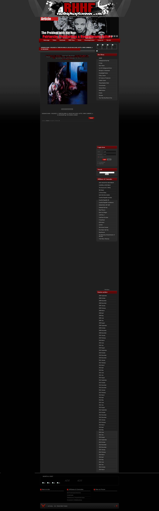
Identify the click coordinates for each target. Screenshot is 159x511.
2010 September (103, 350)
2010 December (102, 357)
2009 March (102, 310)
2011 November (102, 385)
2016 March (102, 469)
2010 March (102, 340)
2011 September (103, 380)
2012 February (102, 392)
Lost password (102, 162)
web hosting (50, 506)
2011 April (101, 367)
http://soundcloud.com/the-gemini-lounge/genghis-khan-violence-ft (68, 57)
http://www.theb (65, 59)
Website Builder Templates (62, 506)
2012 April (101, 397)
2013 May (101, 429)
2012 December (102, 417)
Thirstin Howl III (65, 55)
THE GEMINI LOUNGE (72, 115)
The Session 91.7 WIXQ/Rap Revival (74, 499)
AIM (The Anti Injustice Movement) (74, 492)
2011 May (101, 370)
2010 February (102, 338)
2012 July (101, 405)
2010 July (101, 345)
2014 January (102, 449)
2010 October (102, 352)
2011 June (101, 372)
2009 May (101, 315)
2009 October (102, 328)
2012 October (102, 412)
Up (114, 506)
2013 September (103, 439)
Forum (91, 118)
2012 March (102, 395)
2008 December (102, 303)
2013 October (102, 442)
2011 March (101, 365)
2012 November (102, 415)
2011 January (102, 360)
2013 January (102, 420)
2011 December (102, 387)
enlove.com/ (70, 59)
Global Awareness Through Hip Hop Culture (76, 497)
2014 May (101, 459)
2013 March (102, 424)
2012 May (101, 400)
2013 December (102, 447)
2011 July (101, 375)
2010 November (102, 355)
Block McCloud (72, 55)
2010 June (101, 343)
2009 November (102, 330)
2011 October (102, 382)
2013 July (101, 434)
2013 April (101, 427)
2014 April (101, 457)
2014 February (102, 452)
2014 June (101, 462)
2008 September (103, 295)
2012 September (103, 410)
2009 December (102, 333)
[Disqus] (68, 142)
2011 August (102, 377)
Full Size (107, 289)
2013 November (102, 444)
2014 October (102, 467)
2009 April (101, 313)
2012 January (102, 390)
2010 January (102, 335)
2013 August (102, 437)
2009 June (101, 318)
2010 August (102, 347)
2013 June (101, 432)
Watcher (47, 120)
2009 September (103, 325)
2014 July (101, 464)
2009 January (102, 305)
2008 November (102, 300)
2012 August (102, 407)
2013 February (102, 422)
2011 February (102, 362)
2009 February (102, 308)
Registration (101, 163)
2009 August (102, 323)
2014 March (102, 454)
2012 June (101, 402)
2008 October (102, 298)
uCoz (55, 506)
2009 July (101, 320)
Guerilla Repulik (70, 495)
